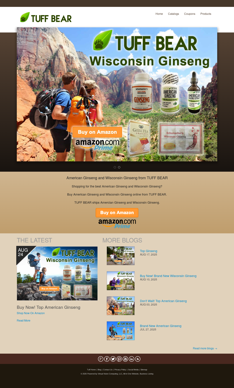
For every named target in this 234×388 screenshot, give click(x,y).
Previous (11, 102)
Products (205, 14)
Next (223, 102)
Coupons (189, 14)
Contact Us (108, 370)
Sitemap (143, 370)
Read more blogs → (205, 348)
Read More (23, 320)
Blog (99, 370)
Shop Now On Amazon (31, 313)
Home (159, 14)
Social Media (133, 370)
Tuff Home (91, 370)
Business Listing (146, 374)
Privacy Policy (120, 370)
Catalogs (173, 14)
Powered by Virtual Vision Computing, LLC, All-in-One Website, (113, 374)
